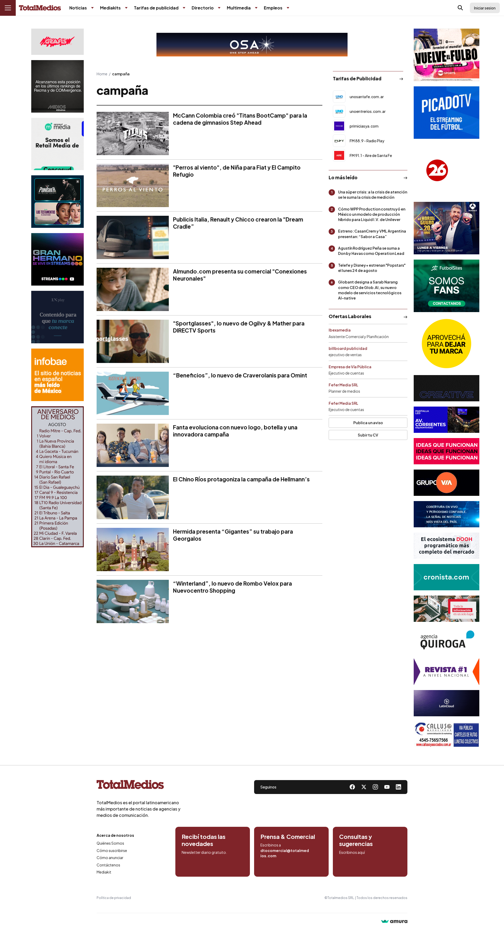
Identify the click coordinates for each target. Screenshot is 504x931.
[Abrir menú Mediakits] (126, 7)
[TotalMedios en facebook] (352, 787)
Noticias (78, 7)
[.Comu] (446, 112)
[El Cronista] (446, 577)
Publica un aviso (368, 422)
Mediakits (110, 7)
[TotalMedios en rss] (398, 787)
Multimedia (239, 7)
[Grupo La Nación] (57, 317)
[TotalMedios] (139, 785)
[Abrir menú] (8, 8)
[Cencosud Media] (57, 144)
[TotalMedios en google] (375, 787)
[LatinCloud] (446, 703)
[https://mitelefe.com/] (57, 259)
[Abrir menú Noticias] (92, 7)
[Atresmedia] (446, 228)
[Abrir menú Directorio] (219, 7)
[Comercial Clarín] (446, 609)
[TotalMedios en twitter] (363, 787)
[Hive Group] (446, 388)
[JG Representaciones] (446, 343)
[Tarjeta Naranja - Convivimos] (446, 672)
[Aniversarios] (57, 476)
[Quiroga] (446, 640)
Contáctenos (108, 864)
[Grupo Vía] (446, 483)
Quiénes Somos (110, 843)
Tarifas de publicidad (156, 7)
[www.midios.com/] (57, 86)
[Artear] (446, 514)
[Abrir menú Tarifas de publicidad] (184, 7)
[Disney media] (57, 201)
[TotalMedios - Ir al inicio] (40, 8)
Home (102, 73)
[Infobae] (57, 375)
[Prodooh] (446, 546)
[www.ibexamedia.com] (446, 420)
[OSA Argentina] (252, 44)
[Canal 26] (446, 170)
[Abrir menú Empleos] (288, 7)
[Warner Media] (446, 55)
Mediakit (104, 872)
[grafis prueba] (57, 42)
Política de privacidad (114, 898)
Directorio (203, 7)
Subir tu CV (368, 435)
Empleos (273, 7)
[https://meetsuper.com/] (446, 451)
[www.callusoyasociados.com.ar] (446, 735)
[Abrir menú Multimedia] (256, 7)
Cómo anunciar (110, 857)
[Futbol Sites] (446, 286)
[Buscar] (460, 8)
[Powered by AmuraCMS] (394, 922)
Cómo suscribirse (112, 850)
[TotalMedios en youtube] (387, 787)
